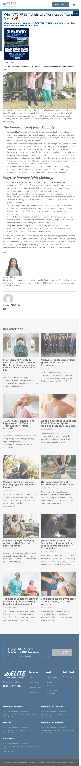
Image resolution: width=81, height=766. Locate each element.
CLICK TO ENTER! (10, 62)
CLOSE (76, 13)
